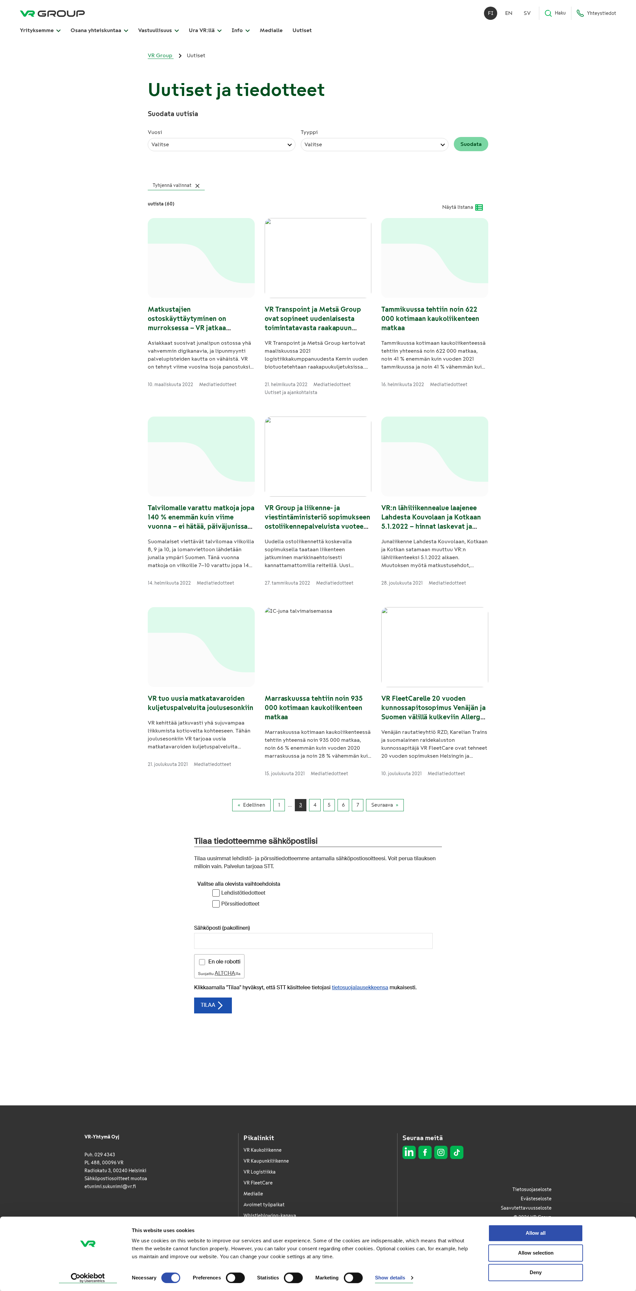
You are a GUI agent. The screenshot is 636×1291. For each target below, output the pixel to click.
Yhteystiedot (601, 13)
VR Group (161, 55)
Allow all (536, 1233)
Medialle (271, 30)
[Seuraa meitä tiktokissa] (456, 1152)
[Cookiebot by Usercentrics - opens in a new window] (88, 1278)
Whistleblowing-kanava (269, 1216)
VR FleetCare (258, 1183)
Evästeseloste (536, 1199)
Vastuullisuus (155, 30)
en (508, 13)
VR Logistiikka (259, 1172)
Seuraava (382, 805)
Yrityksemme (37, 30)
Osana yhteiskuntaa (97, 30)
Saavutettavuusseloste (526, 1208)
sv (527, 13)
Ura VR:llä (202, 30)
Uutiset (302, 30)
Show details (390, 1278)
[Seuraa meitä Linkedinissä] (409, 1152)
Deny (536, 1272)
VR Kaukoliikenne (262, 1150)
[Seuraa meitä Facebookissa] (425, 1152)
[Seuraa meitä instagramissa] (441, 1152)
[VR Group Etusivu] (52, 13)
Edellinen (254, 805)
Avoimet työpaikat (264, 1205)
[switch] (235, 1277)
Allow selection (536, 1253)
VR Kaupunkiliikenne (266, 1161)
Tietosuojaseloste (532, 1189)
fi (491, 13)
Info (238, 30)
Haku (560, 13)
